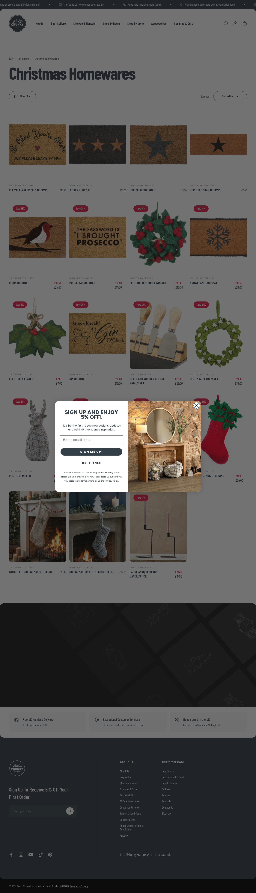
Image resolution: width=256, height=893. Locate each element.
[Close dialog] (196, 405)
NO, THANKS (91, 463)
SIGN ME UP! (91, 452)
